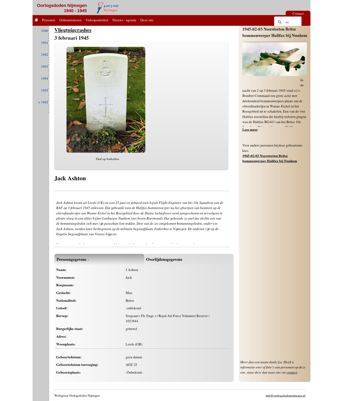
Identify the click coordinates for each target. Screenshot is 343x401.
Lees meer (250, 129)
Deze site (146, 19)
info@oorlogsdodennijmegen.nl (285, 395)
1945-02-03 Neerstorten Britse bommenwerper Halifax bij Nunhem (274, 32)
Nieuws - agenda (124, 19)
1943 (44, 66)
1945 (44, 90)
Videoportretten (97, 19)
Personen (48, 19)
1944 (44, 78)
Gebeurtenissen (70, 19)
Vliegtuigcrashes (72, 30)
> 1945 (43, 102)
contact (292, 372)
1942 (44, 54)
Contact (298, 13)
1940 (44, 30)
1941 (44, 42)
